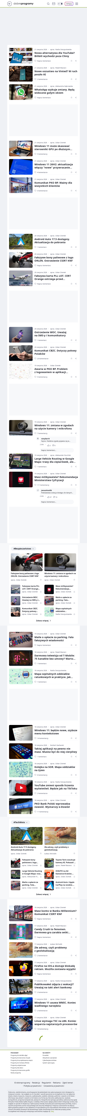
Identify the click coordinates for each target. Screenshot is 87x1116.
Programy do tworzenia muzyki (20, 1058)
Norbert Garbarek (57, 745)
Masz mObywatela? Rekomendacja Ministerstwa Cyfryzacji (56, 478)
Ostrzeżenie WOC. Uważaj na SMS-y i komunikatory (30, 598)
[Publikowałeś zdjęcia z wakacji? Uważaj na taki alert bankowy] (21, 987)
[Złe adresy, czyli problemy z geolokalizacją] (60, 836)
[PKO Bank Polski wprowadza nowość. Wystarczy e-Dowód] (21, 806)
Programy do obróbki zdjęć (19, 1055)
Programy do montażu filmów (20, 1063)
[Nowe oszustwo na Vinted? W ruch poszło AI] (21, 74)
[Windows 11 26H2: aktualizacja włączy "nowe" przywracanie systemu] (21, 167)
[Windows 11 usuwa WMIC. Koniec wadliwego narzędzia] (21, 1005)
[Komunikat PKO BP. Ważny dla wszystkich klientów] (21, 185)
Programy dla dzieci (17, 1068)
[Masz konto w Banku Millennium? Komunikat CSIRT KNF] (21, 913)
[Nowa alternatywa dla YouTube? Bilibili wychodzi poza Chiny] (21, 55)
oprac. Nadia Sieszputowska (60, 49)
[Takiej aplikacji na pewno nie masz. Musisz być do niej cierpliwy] (21, 751)
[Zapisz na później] (71, 61)
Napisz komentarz (44, 61)
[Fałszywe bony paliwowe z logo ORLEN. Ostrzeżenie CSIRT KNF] (21, 260)
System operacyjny (48, 1063)
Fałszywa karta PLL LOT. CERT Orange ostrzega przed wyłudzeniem (52, 279)
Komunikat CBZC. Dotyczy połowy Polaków (55, 352)
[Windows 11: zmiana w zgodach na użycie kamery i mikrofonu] (21, 428)
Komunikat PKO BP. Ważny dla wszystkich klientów (53, 184)
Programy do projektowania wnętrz (22, 1060)
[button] (77, 4)
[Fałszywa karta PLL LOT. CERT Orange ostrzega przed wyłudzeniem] (21, 278)
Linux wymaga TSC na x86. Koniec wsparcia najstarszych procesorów (55, 1022)
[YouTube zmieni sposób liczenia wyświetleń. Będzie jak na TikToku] (21, 788)
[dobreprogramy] (25, 3)
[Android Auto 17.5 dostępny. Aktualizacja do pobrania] (21, 241)
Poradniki (45, 1055)
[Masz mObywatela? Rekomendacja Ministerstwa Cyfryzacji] (21, 479)
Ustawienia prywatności (54, 1086)
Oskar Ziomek (55, 365)
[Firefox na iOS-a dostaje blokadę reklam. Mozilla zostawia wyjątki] (21, 968)
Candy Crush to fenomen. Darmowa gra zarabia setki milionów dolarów (51, 932)
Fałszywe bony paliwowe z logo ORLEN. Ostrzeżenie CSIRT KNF (53, 259)
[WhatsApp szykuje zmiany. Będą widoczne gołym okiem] (21, 92)
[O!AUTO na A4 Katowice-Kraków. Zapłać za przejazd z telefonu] (49, 874)
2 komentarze (42, 79)
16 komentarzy (42, 1029)
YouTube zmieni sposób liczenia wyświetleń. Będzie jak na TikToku (55, 787)
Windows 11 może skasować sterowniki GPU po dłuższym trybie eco (52, 149)
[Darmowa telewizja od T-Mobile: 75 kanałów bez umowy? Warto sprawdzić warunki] (21, 658)
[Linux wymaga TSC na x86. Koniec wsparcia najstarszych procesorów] (21, 1023)
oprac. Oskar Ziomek (58, 142)
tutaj (52, 1111)
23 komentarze (42, 359)
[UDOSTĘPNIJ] (76, 61)
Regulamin (46, 1082)
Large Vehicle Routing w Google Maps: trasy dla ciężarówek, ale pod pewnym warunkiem (54, 462)
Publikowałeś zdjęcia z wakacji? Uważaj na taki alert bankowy (54, 985)
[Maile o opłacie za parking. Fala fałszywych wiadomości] (49, 600)
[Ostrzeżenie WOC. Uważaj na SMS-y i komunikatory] (21, 335)
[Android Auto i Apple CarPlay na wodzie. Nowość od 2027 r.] (49, 885)
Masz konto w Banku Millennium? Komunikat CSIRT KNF (55, 912)
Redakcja (36, 1082)
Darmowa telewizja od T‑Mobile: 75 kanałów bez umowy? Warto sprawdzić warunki (54, 658)
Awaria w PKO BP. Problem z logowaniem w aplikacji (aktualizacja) (51, 372)
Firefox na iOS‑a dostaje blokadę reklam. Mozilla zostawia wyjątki (55, 967)
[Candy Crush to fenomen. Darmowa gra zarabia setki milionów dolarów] (21, 932)
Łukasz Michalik (50, 854)
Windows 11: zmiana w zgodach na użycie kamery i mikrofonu (54, 427)
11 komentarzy (42, 812)
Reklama (56, 1082)
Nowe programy (16, 1073)
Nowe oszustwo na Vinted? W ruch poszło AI (55, 72)
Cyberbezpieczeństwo (49, 1060)
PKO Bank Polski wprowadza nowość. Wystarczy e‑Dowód (52, 805)
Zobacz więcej (42, 620)
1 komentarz (42, 247)
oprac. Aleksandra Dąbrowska (61, 86)
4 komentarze (42, 172)
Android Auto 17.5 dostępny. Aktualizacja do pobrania (52, 240)
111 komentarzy (43, 485)
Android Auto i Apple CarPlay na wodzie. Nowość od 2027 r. (65, 883)
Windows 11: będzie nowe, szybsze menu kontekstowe (55, 731)
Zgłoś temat (68, 1082)
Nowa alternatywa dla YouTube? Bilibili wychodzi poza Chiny (54, 54)
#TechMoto (19, 822)
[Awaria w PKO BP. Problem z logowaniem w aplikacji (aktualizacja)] (21, 371)
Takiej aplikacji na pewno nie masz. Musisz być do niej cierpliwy (55, 750)
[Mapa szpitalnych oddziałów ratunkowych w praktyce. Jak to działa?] (49, 612)
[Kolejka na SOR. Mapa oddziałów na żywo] (21, 769)
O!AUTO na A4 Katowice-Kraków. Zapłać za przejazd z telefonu (64, 872)
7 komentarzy (42, 433)
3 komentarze (42, 191)
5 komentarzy (42, 154)
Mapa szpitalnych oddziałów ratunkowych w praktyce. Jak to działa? (64, 610)
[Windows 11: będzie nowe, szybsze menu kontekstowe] (21, 733)
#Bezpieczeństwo (22, 548)
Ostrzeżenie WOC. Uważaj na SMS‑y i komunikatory (50, 333)
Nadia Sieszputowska (64, 614)
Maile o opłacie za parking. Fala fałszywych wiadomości (64, 598)
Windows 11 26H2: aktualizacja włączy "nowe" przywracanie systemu (53, 167)
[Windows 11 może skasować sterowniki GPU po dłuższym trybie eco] (21, 148)
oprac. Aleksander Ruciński (60, 455)
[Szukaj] (48, 4)
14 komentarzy (42, 738)
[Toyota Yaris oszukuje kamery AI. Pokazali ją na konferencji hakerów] (49, 863)
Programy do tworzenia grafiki (20, 1070)
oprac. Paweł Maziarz (58, 68)
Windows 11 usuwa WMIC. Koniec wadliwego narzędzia (55, 1004)
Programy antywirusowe (18, 1065)
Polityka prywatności (32, 1086)
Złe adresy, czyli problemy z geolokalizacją (56, 848)
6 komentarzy (42, 775)
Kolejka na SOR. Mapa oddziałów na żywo (54, 768)
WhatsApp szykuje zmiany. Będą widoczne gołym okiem (54, 91)
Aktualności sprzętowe (50, 1058)
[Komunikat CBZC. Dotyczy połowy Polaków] (21, 353)
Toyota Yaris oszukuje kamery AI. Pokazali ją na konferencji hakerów (66, 861)
